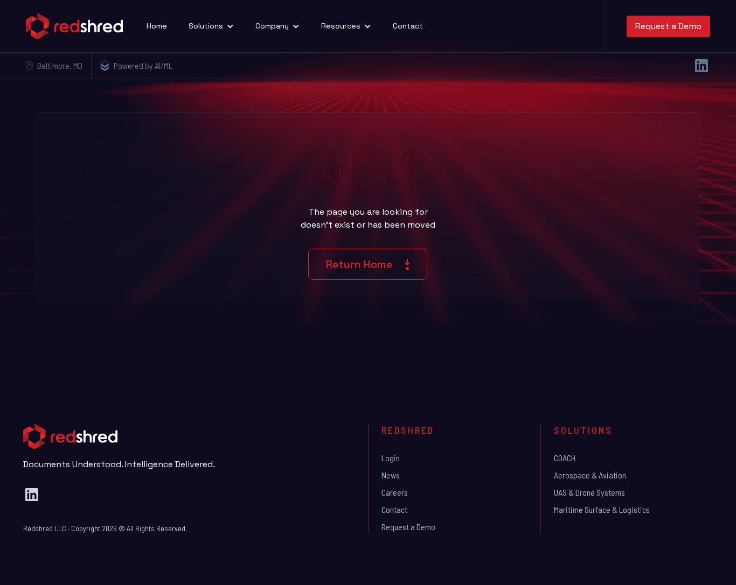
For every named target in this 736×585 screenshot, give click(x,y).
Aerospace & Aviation (590, 475)
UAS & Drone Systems (589, 492)
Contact (408, 26)
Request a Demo (668, 26)
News (390, 475)
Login (390, 458)
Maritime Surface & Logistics (602, 509)
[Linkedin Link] (701, 65)
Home (157, 26)
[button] (211, 26)
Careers (394, 492)
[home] (74, 26)
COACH (564, 458)
